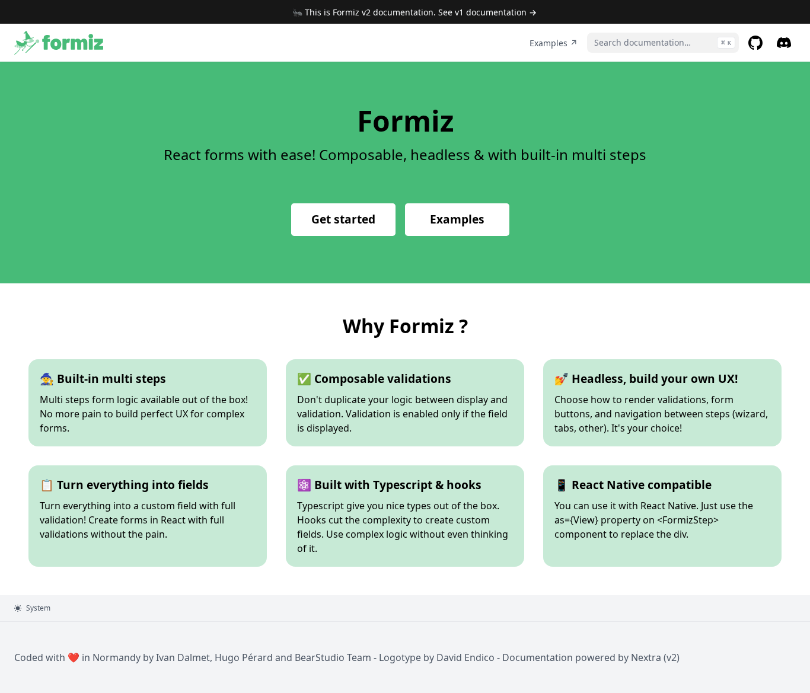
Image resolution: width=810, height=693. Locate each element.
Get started (343, 219)
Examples (457, 219)
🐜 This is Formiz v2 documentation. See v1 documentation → (414, 12)
